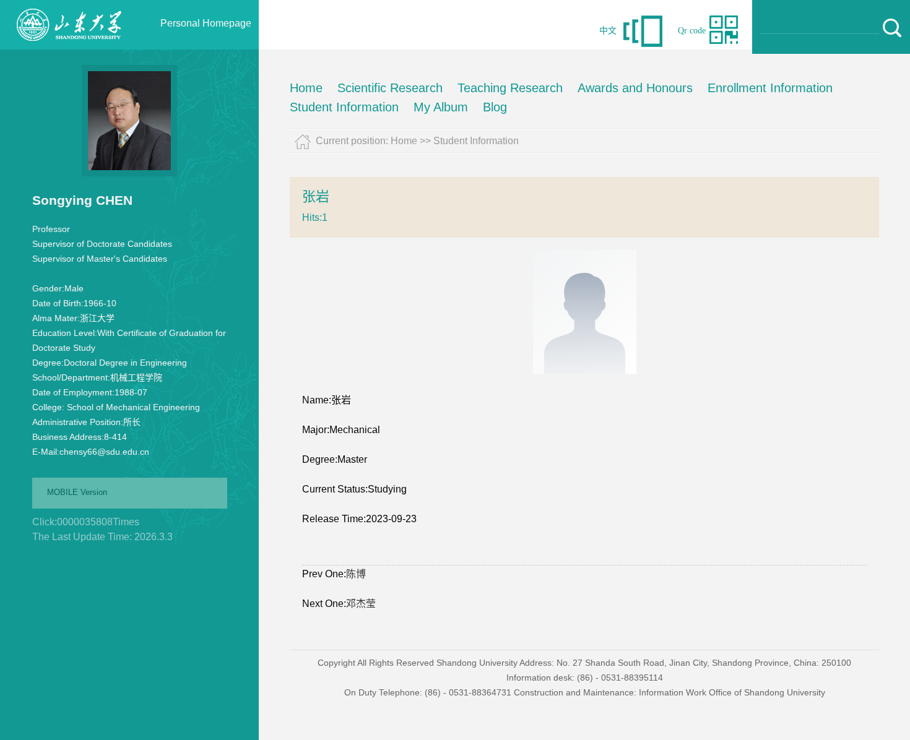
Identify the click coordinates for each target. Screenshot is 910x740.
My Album (441, 107)
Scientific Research (390, 88)
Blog (495, 107)
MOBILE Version (77, 492)
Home (306, 88)
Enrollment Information (770, 88)
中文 (608, 30)
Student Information (344, 107)
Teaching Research (510, 88)
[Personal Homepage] (68, 46)
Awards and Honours (635, 88)
